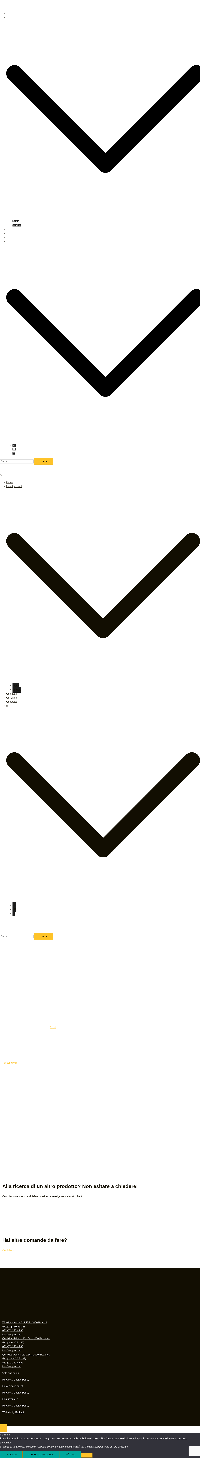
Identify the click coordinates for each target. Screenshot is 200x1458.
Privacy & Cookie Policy (15, 1379)
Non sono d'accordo (41, 1454)
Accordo (11, 1454)
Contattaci (12, 237)
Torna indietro (10, 1062)
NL (14, 445)
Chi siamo (12, 233)
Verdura (16, 225)
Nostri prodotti (14, 17)
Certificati (11, 229)
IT (7, 241)
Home (9, 13)
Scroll (53, 1027)
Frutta (15, 221)
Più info (70, 1454)
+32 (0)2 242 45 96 (12, 1330)
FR (14, 449)
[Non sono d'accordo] (86, 1455)
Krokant (19, 1412)
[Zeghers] (80, 7)
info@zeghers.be (11, 1334)
